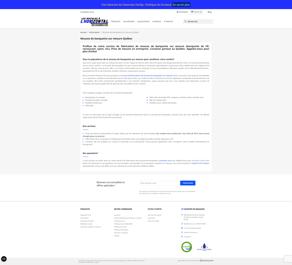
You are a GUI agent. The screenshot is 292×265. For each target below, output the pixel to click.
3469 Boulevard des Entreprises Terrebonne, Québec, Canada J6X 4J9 (194, 217)
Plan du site (141, 260)
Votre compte (155, 209)
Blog (210, 12)
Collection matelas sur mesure (90, 227)
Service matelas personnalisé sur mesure (128, 218)
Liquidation (143, 21)
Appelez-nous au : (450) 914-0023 (195, 224)
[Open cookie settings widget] (4, 259)
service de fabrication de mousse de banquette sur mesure (147, 75)
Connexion (151, 218)
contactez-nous (165, 160)
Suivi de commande (154, 215)
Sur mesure (128, 21)
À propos (168, 21)
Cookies (116, 236)
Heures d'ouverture (190, 232)
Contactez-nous (87, 12)
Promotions (84, 218)
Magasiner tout (85, 215)
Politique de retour (120, 227)
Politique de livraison (121, 230)
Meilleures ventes (86, 224)
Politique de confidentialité (123, 224)
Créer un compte (153, 221)
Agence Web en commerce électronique (189, 260)
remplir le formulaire (200, 163)
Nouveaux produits (87, 221)
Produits (115, 21)
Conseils (156, 21)
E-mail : (192, 228)
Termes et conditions (121, 233)
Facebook (187, 237)
